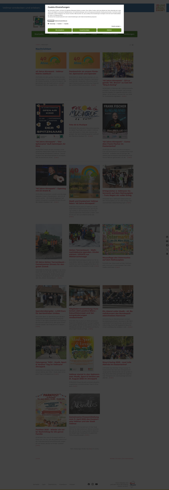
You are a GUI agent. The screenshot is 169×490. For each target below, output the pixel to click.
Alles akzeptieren (59, 30)
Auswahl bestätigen (84, 30)
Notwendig (52, 23)
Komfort (59, 23)
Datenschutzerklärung (61, 20)
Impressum (51, 20)
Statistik (66, 23)
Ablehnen (109, 30)
